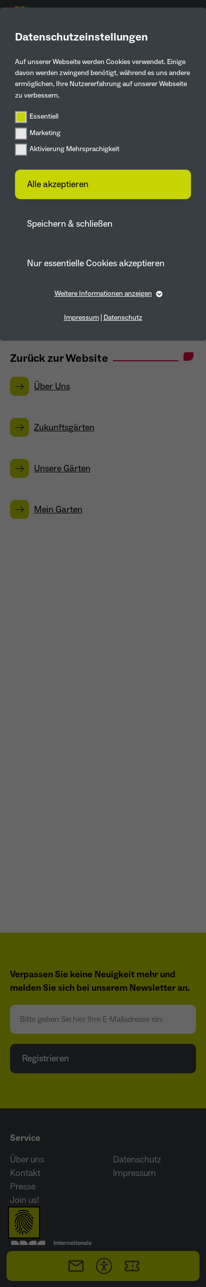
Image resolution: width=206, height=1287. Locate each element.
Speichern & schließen (69, 224)
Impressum (81, 317)
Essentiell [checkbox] (44, 116)
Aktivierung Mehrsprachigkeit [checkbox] (75, 149)
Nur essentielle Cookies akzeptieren (95, 263)
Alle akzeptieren (57, 184)
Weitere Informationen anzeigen (103, 293)
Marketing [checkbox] (45, 133)
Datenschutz (123, 317)
